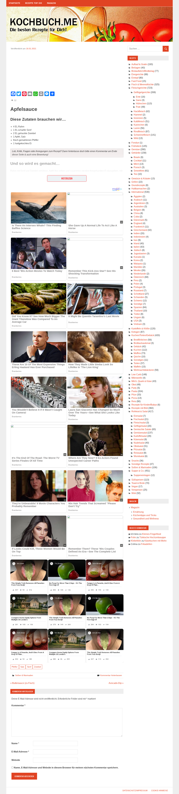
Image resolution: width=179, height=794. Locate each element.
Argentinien (139, 203)
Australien (139, 206)
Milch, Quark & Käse (141, 381)
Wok (133, 493)
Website (15, 760)
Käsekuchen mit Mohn (155, 541)
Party (134, 388)
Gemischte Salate (142, 429)
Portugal (138, 287)
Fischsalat (139, 419)
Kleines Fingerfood (151, 534)
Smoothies (139, 170)
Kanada (138, 257)
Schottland (139, 294)
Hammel (138, 115)
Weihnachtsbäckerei (144, 370)
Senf (29, 667)
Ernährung (138, 512)
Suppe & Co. (137, 471)
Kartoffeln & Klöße (140, 328)
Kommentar (18, 705)
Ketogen (135, 332)
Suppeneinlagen (142, 475)
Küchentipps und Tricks (144, 515)
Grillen (134, 182)
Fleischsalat (140, 422)
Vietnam (138, 324)
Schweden (139, 297)
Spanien (138, 307)
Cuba (136, 216)
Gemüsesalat (140, 433)
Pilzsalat (138, 449)
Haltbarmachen (139, 188)
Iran (135, 240)
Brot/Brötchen (140, 340)
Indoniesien (139, 237)
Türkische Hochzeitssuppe (152, 537)
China (137, 213)
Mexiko (137, 270)
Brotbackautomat (142, 343)
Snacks (135, 460)
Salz (22, 667)
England (138, 223)
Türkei (137, 314)
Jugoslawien (140, 253)
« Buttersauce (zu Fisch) (22, 683)
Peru (136, 280)
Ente (138, 97)
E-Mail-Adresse (20, 751)
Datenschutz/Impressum (135, 791)
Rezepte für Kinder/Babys (144, 405)
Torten (137, 363)
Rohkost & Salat (139, 411)
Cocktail (138, 160)
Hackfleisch (139, 111)
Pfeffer (14, 667)
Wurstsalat (139, 456)
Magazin (51, 3)
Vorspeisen (137, 490)
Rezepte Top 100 (33, 3)
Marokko (138, 267)
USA (136, 321)
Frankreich (139, 226)
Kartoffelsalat (140, 436)
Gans (138, 100)
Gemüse (135, 149)
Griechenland (140, 230)
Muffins (137, 353)
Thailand (138, 310)
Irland (136, 243)
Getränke (136, 153)
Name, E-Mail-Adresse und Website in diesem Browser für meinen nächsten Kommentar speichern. (66, 767)
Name (15, 743)
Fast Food (136, 81)
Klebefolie (136, 541)
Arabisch (138, 200)
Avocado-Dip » (116, 683)
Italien (137, 247)
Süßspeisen (137, 480)
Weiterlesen (66, 178)
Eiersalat (138, 416)
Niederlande (140, 274)
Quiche (137, 356)
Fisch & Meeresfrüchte (142, 84)
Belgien (137, 210)
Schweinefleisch (142, 135)
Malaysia (138, 263)
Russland (138, 290)
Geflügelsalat (140, 426)
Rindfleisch (139, 131)
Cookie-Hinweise (159, 791)
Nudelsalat (139, 443)
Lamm (137, 128)
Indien (137, 233)
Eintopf (134, 78)
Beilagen (135, 67)
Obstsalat (138, 446)
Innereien (138, 118)
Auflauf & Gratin (139, 64)
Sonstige (138, 304)
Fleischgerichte (139, 88)
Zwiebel (37, 667)
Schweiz (138, 300)
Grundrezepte (138, 185)
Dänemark (139, 220)
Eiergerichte (137, 74)
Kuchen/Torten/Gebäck (142, 335)
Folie (133, 537)
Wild (136, 138)
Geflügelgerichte (142, 92)
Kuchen (137, 350)
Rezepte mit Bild (139, 408)
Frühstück (136, 146)
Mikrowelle (136, 378)
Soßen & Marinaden (24, 675)
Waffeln (137, 366)
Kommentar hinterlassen (111, 675)
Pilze (133, 394)
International (137, 192)
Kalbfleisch (139, 121)
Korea (137, 260)
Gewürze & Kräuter (140, 178)
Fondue (135, 143)
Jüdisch (137, 250)
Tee (135, 174)
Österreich (139, 277)
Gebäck (137, 346)
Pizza (134, 398)
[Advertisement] (66, 69)
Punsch (137, 167)
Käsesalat (139, 439)
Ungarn (137, 317)
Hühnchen (141, 103)
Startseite (14, 3)
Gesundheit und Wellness (146, 518)
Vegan (134, 486)
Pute (138, 107)
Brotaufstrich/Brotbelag (142, 71)
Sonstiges (139, 360)
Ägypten (138, 196)
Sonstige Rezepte (140, 464)
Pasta (134, 391)
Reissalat (138, 453)
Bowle (137, 157)
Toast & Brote (138, 483)
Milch (136, 164)
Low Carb (136, 374)
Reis (133, 401)
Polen (137, 284)
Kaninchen (139, 125)
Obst (133, 384)
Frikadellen (146, 544)
